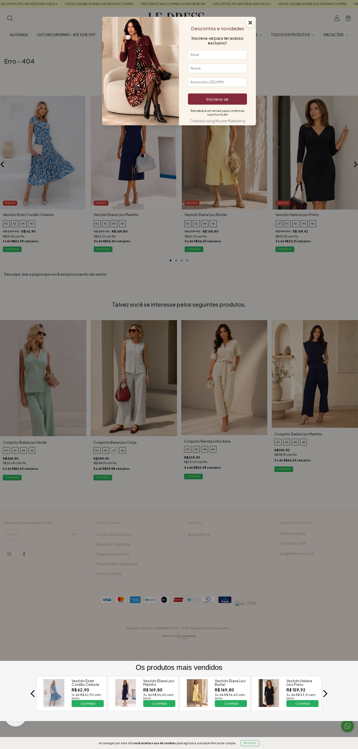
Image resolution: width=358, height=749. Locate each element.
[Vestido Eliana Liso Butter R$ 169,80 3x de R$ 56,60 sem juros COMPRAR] (197, 705)
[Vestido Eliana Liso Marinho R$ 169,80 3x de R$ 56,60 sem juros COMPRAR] (125, 705)
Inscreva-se (217, 99)
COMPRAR (88, 703)
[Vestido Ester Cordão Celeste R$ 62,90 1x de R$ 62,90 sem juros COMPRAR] (54, 705)
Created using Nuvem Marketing (217, 121)
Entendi (250, 743)
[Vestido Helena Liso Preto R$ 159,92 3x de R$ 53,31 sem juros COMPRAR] (268, 705)
